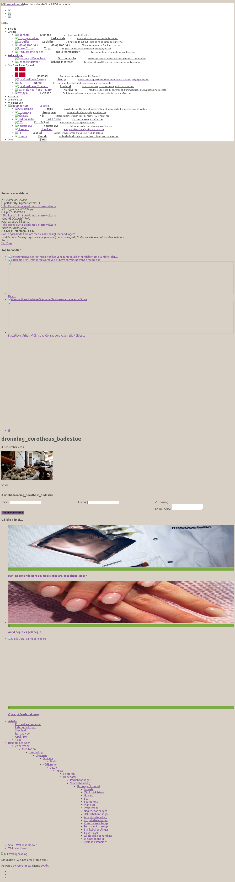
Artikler (12, 721)
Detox (53, 767)
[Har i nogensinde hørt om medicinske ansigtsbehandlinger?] (121, 565)
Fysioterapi (91, 807)
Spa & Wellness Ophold (22, 845)
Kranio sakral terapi (96, 823)
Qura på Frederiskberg (23, 714)
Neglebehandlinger (95, 810)
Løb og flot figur (25, 727)
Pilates (54, 761)
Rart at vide (22, 733)
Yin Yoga (6, 243)
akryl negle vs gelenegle (24, 632)
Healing (88, 795)
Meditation (29, 749)
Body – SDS (91, 832)
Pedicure (48, 758)
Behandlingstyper (19, 742)
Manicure (89, 804)
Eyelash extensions (96, 841)
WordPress (23, 865)
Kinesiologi (36, 752)
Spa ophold (91, 801)
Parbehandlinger (80, 780)
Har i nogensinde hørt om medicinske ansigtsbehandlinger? (38, 234)
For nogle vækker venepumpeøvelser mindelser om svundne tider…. (76, 256)
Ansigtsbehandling (95, 817)
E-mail (82, 502)
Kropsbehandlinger (96, 820)
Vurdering (161, 502)
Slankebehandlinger (96, 829)
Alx (46, 865)
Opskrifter (21, 736)
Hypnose (41, 755)
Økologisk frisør (94, 792)
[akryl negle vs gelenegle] (121, 622)
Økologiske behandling (98, 835)
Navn (5, 502)
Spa (86, 798)
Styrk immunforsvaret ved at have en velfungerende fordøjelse (61, 259)
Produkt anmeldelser (28, 724)
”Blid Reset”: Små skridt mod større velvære (28, 206)
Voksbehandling (80, 783)
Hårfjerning (50, 764)
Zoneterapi (22, 745)
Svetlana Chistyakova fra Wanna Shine (63, 299)
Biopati (88, 789)
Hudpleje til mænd (88, 786)
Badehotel (69, 776)
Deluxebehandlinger (96, 814)
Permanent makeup (96, 826)
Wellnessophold (94, 838)
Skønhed (20, 730)
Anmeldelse (163, 509)
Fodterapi (69, 773)
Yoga (18, 739)
